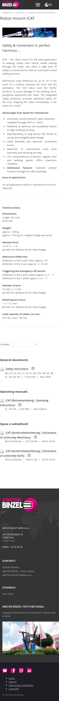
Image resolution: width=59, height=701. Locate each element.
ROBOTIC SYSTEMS (13, 12)
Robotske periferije (42, 12)
